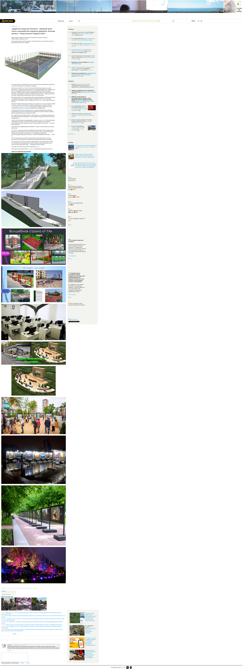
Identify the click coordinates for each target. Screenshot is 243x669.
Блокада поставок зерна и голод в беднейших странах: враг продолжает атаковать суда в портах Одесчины (90, 617)
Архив (71, 21)
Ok (127, 667)
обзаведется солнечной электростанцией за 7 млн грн (83, 115)
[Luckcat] (3, 647)
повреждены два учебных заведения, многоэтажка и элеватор (84, 75)
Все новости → (72, 134)
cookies (123, 667)
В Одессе (74, 84)
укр (173, 21)
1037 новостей (4, 594)
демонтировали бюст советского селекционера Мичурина (83, 39)
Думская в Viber (74, 319)
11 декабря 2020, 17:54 (18, 645)
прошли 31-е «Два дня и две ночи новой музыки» (79, 109)
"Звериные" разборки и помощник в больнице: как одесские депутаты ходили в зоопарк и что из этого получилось (8, 607)
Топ (79, 21)
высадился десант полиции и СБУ (84, 92)
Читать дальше (72, 255)
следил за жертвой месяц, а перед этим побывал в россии (83, 101)
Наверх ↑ (15, 633)
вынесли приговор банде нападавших (83, 58)
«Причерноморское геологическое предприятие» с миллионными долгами (82, 86)
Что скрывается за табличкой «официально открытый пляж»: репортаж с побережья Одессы (86, 147)
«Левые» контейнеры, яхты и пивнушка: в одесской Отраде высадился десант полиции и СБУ (77, 12)
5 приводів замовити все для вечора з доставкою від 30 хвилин (83, 44)
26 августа (71, 81)
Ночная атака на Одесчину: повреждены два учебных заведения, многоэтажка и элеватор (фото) (22, 12)
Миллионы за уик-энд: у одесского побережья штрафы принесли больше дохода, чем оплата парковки (38, 607)
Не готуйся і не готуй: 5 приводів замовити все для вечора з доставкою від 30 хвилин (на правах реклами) (90, 641)
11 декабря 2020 (14, 26)
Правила (22, 662)
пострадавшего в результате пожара (20, 106)
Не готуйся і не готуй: (77, 43)
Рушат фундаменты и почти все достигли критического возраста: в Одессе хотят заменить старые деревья (90, 654)
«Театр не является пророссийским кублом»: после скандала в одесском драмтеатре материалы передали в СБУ (85, 155)
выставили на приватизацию (83, 84)
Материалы (61, 21)
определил (31, 149)
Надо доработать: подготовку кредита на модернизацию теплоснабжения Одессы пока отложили (23, 607)
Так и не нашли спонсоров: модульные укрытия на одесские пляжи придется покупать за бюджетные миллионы (34, 624)
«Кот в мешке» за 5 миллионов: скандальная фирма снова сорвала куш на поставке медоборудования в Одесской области (32, 622)
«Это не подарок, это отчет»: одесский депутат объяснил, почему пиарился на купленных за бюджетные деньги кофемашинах (31, 627)
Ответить (9, 650)
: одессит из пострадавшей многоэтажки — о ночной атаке (81, 69)
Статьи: (70, 142)
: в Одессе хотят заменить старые (81, 51)
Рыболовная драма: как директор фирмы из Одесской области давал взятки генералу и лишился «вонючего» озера (193, 12)
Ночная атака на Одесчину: (79, 73)
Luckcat (10, 645)
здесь (38, 146)
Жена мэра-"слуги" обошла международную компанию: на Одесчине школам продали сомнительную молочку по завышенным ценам (31, 613)
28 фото (8, 594)
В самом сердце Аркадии (78, 126)
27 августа (71, 29)
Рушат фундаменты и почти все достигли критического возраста (82, 50)
